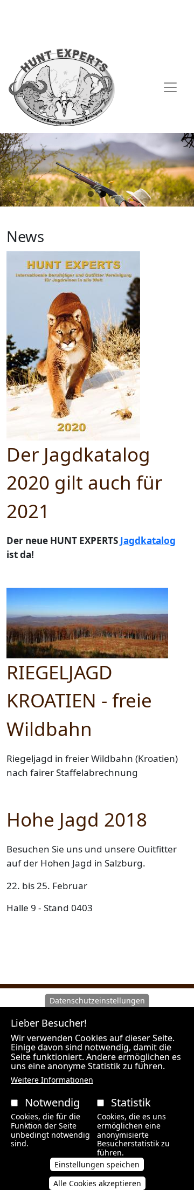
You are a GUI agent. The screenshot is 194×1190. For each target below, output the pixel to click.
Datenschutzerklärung (121, 12)
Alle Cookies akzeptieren (97, 1183)
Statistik (131, 1102)
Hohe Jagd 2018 (76, 819)
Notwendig (52, 1102)
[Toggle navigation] (170, 87)
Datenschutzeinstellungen (97, 1000)
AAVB (36, 12)
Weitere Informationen (52, 1080)
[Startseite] (62, 87)
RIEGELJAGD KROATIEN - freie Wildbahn (79, 700)
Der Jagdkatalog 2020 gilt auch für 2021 (84, 483)
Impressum (97, 29)
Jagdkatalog (148, 540)
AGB (61, 12)
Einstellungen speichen (97, 1164)
